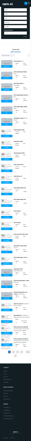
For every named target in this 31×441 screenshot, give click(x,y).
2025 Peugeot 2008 (19, 130)
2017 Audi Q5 (17, 211)
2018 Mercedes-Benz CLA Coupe (20, 293)
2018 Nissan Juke (18, 141)
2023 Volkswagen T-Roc (21, 258)
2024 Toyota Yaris (18, 164)
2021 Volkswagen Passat (21, 96)
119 (15, 355)
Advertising (5, 437)
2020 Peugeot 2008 (19, 153)
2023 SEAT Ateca (19, 84)
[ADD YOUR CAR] (25, 3)
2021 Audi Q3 (19, 61)
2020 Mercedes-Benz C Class (21, 281)
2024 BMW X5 (21, 316)
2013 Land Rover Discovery (21, 234)
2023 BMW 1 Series (20, 119)
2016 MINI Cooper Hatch (20, 246)
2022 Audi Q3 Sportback (20, 72)
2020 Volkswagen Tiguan (20, 107)
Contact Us (12, 437)
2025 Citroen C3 (18, 176)
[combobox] (15, 9)
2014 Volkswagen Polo (20, 187)
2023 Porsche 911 (21, 304)
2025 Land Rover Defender (21, 328)
